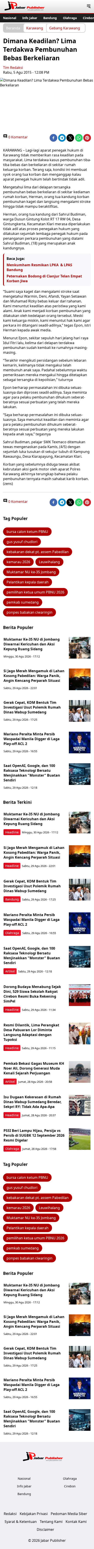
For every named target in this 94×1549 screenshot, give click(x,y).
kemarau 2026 (18, 561)
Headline (12, 832)
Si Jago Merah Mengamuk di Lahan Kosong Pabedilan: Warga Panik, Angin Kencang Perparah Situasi (33, 675)
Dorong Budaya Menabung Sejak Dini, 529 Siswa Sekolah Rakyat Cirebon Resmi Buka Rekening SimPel (32, 994)
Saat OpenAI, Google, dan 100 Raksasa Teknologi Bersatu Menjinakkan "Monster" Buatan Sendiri (31, 773)
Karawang (34, 27)
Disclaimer (45, 1529)
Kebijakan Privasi (34, 1513)
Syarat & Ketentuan (21, 1521)
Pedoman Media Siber (69, 1513)
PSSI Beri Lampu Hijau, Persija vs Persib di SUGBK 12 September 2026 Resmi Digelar (33, 1135)
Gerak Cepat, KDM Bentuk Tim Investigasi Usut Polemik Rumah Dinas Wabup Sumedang (32, 707)
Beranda (13, 27)
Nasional (9, 18)
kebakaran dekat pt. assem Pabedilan (38, 551)
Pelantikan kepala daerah (28, 582)
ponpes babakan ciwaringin (29, 612)
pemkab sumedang (23, 602)
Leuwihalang (49, 561)
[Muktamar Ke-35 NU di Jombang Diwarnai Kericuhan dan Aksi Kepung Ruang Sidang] (80, 648)
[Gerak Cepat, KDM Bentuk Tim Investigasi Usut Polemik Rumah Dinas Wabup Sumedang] (80, 711)
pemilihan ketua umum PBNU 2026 (35, 592)
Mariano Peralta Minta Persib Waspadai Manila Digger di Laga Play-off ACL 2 (31, 739)
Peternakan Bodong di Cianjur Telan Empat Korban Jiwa (44, 278)
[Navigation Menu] (88, 6)
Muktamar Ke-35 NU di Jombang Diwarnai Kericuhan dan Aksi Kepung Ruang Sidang (31, 644)
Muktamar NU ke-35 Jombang (31, 572)
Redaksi (10, 1513)
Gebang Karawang (64, 27)
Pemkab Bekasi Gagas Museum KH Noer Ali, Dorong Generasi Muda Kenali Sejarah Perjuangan (33, 1068)
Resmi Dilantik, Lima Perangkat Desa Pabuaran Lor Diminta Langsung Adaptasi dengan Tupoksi (31, 1032)
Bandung (50, 18)
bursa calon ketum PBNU (27, 531)
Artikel (10, 971)
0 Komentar (17, 137)
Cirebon (70, 1486)
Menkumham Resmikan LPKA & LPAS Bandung (39, 267)
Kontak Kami (76, 1521)
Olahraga (70, 18)
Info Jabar (29, 18)
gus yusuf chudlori (22, 541)
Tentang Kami (51, 1521)
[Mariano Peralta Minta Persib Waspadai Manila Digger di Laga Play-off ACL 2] (80, 743)
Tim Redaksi (13, 67)
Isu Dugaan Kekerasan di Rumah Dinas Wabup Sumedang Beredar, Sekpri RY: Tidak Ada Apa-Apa (32, 1102)
